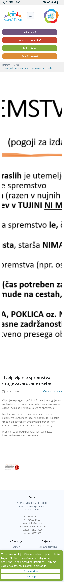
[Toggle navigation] (30, 15)
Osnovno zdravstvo (48, 546)
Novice (16, 64)
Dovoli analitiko (30, 571)
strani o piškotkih (36, 565)
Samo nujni (30, 576)
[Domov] (11, 15)
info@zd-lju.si (54, 2)
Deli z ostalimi (54, 391)
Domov (6, 64)
